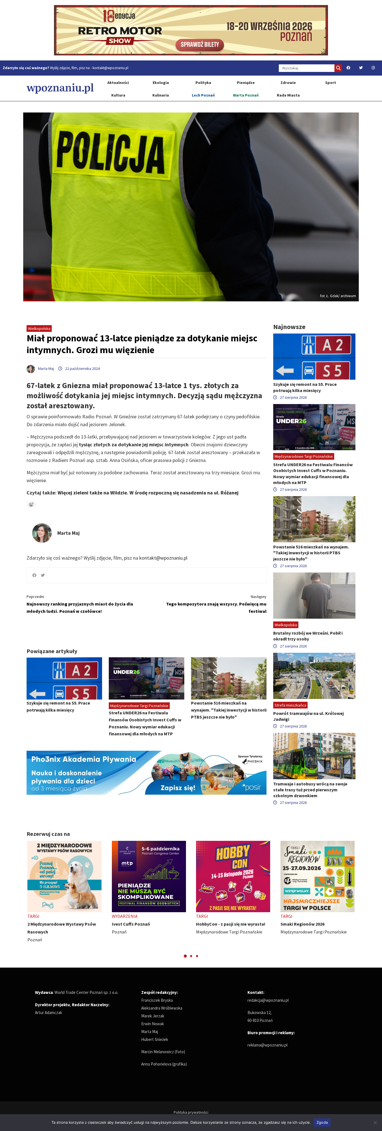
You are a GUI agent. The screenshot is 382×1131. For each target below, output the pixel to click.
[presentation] (31, 900)
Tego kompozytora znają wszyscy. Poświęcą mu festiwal (216, 604)
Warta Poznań (246, 95)
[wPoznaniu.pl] (60, 88)
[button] (185, 956)
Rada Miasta (288, 95)
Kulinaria (160, 95)
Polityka (203, 82)
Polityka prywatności (191, 1112)
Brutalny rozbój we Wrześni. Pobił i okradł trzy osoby (308, 636)
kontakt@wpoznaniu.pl (110, 67)
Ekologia (161, 82)
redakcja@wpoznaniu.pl (268, 1000)
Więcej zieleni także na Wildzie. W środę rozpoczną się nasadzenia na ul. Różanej (148, 492)
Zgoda (322, 1122)
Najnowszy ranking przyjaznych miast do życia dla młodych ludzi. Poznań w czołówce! (80, 604)
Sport (330, 82)
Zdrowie (288, 82)
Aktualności (118, 82)
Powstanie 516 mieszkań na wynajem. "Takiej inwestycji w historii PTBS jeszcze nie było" (229, 710)
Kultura (118, 95)
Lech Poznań (203, 95)
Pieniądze (246, 82)
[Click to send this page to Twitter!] (43, 575)
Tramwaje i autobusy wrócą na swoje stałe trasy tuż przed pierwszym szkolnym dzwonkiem (310, 789)
